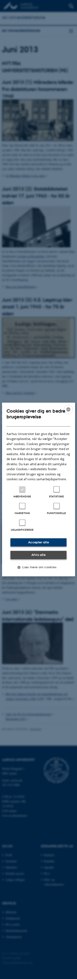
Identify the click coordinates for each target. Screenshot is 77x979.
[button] (38, 567)
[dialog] (38, 489)
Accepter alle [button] (38, 542)
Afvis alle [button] (38, 555)
